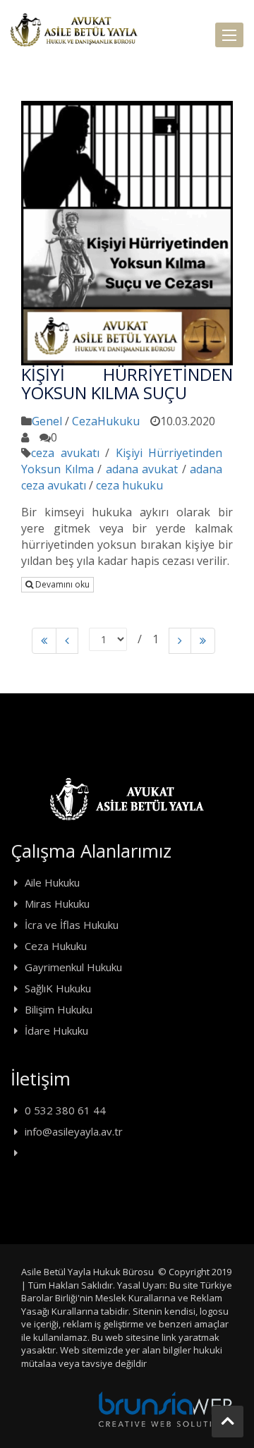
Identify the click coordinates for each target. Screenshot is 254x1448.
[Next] (180, 641)
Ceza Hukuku (56, 946)
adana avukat (142, 469)
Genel (47, 421)
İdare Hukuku (56, 1030)
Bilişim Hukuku (58, 1009)
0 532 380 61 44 (65, 1110)
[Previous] (44, 641)
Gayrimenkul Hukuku (73, 967)
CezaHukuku (106, 421)
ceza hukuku (129, 485)
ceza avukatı (65, 453)
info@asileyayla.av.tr (74, 1131)
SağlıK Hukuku (58, 988)
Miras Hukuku (57, 903)
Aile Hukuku (52, 882)
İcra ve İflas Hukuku (72, 925)
